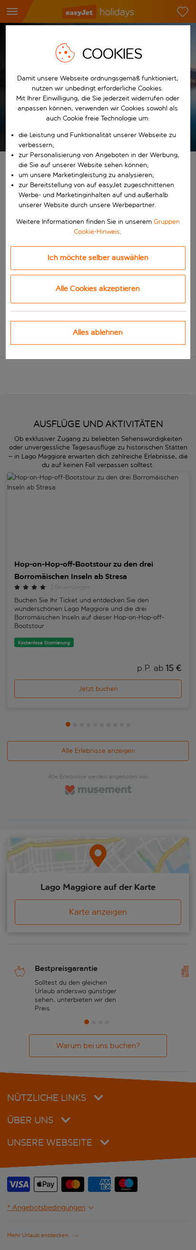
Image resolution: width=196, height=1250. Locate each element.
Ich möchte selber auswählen (98, 257)
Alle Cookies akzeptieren (98, 288)
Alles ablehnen (98, 332)
